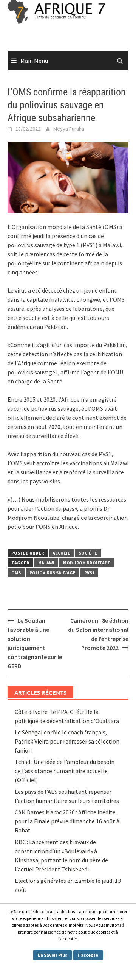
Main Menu (34, 60)
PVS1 (89, 572)
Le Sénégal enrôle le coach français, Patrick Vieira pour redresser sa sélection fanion (67, 741)
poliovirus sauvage (52, 572)
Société (88, 553)
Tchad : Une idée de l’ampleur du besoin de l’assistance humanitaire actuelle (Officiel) (64, 771)
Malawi (46, 563)
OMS (16, 572)
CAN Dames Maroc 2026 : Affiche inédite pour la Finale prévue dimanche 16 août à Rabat (67, 821)
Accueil (61, 553)
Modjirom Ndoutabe (86, 563)
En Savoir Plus (52, 955)
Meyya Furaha (68, 128)
